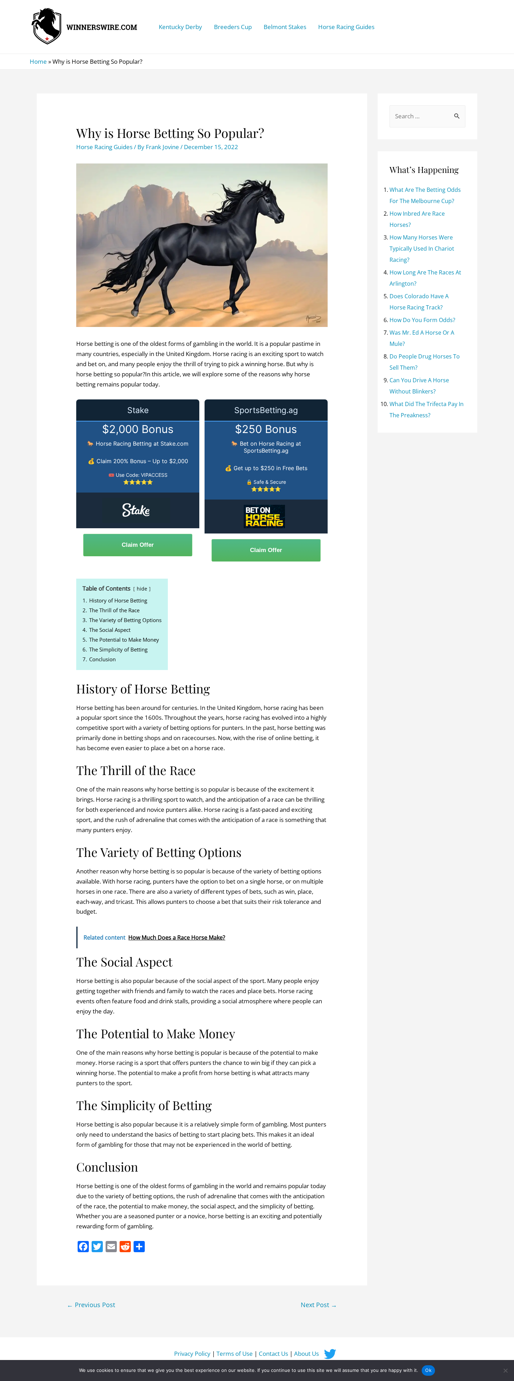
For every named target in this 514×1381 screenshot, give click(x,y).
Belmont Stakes (285, 27)
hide (142, 588)
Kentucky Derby (180, 27)
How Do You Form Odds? (422, 320)
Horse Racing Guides (346, 27)
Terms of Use (234, 1353)
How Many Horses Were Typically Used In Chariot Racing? (422, 248)
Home (38, 61)
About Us (306, 1353)
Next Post (319, 1304)
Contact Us (273, 1353)
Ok (428, 1370)
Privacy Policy (192, 1353)
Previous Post (91, 1304)
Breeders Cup (233, 27)
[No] (505, 1370)
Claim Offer (138, 545)
